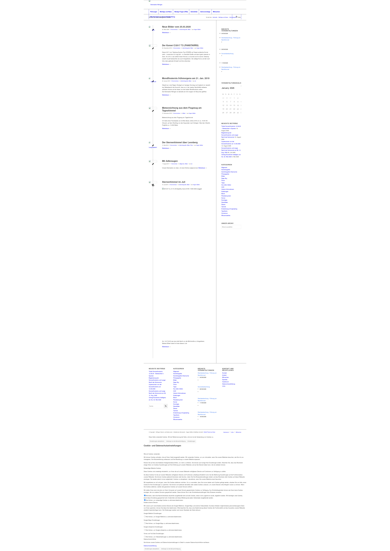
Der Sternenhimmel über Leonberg (180, 142)
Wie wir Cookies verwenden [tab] (152, 454)
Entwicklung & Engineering (229, 209)
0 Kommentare (174, 29)
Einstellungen (191, 441)
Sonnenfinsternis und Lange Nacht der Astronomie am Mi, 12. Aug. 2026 (231, 150)
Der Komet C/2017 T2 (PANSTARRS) (180, 45)
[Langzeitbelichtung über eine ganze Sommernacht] (153, 146)
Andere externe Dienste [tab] (151, 502)
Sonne (223, 198)
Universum (224, 213)
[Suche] (236, 16)
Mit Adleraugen (170, 160)
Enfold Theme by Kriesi (209, 432)
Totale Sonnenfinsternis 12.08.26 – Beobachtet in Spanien (156, 373)
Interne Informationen (227, 189)
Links (223, 386)
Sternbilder (224, 202)
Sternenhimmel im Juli (173, 181)
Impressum (225, 382)
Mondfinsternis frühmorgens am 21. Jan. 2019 (185, 78)
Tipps (223, 183)
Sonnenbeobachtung (227, 53)
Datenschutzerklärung (228, 384)
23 (238, 109)
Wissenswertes (225, 215)
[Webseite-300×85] (155, 4)
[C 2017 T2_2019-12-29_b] (153, 49)
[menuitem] (153, 11)
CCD (222, 187)
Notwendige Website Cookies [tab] (152, 468)
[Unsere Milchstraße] (153, 185)
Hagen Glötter (197, 29)
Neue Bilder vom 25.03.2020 (176, 26)
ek (195, 81)
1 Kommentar (174, 164)
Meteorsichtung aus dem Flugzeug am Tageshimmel (182, 109)
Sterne (223, 204)
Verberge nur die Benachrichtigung (176, 441)
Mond (223, 194)
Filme (191, 145)
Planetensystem (226, 196)
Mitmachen (225, 377)
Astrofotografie (183, 29)
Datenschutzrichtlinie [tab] (150, 539)
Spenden (224, 379)
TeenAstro (224, 211)
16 (238, 105)
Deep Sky (224, 178)
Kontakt (224, 373)
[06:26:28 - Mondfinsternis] (153, 81)
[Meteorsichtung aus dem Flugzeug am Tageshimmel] (153, 111)
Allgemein (182, 164)
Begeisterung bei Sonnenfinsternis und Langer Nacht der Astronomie (229, 135)
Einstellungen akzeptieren (157, 441)
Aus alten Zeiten (226, 185)
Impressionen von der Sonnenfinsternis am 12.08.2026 (155, 386)
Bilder (189, 29)
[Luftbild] (153, 164)
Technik (223, 207)
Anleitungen (224, 191)
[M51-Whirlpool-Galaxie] (153, 30)
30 (238, 112)
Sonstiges (224, 200)
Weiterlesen (165, 32)
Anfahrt (224, 375)
